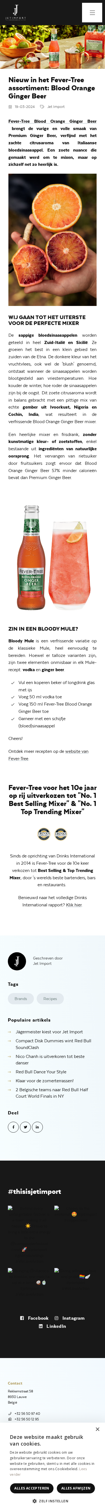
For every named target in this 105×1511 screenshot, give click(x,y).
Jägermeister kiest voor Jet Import (49, 1031)
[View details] (29, 1234)
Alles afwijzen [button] (76, 1488)
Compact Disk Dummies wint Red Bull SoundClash (53, 1044)
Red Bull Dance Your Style (41, 1071)
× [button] (97, 1429)
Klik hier (73, 904)
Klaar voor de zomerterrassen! (45, 1080)
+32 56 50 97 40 (27, 1413)
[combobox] (85, 1429)
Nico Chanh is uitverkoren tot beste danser (50, 1060)
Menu (92, 12)
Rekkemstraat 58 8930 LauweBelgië (20, 1396)
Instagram (73, 1318)
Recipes (50, 998)
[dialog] (52, 1467)
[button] (52, 1501)
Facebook (37, 1318)
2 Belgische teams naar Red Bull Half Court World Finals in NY (52, 1093)
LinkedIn (55, 1326)
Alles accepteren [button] (31, 1488)
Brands (21, 998)
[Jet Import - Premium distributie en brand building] (15, 12)
